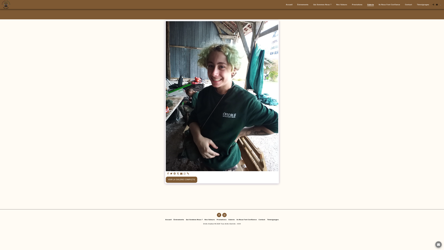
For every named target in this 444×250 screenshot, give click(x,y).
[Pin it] (174, 173)
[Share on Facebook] (168, 173)
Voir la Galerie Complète (181, 179)
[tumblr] (178, 173)
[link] (188, 173)
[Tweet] (171, 173)
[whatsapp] (184, 173)
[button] (433, 4)
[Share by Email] (181, 173)
